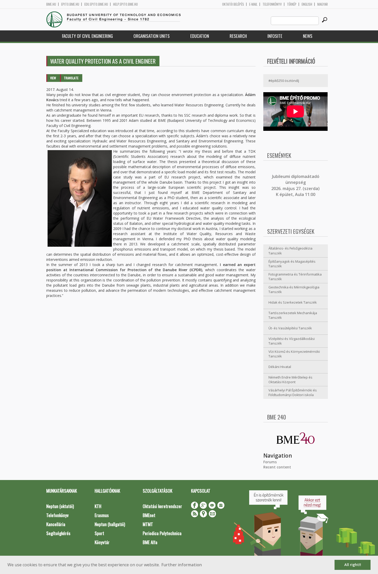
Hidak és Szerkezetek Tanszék (292, 302)
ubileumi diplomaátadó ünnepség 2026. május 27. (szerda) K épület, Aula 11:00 (295, 185)
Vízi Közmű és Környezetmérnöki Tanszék (294, 354)
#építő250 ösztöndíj (283, 80)
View (53, 78)
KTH (98, 506)
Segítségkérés (58, 533)
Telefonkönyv (272, 4)
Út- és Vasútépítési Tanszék (290, 328)
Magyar (322, 4)
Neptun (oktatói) (60, 506)
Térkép (291, 4)
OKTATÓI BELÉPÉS (233, 4)
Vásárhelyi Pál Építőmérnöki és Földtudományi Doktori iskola (292, 392)
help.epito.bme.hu (125, 4)
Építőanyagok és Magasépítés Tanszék (292, 264)
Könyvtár (102, 542)
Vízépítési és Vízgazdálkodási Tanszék (291, 341)
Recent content (277, 467)
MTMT (148, 524)
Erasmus (102, 515)
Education (199, 36)
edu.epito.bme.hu (96, 4)
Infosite (274, 36)
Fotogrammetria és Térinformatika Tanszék (295, 276)
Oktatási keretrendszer (162, 506)
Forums (270, 461)
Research (238, 36)
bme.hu (51, 4)
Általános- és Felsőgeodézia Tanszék (290, 250)
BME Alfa (150, 542)
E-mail (253, 4)
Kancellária (55, 524)
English (307, 4)
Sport (99, 533)
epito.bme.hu (70, 4)
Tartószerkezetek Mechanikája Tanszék (292, 315)
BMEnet (149, 515)
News (307, 36)
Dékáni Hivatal (279, 366)
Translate (71, 78)
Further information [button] (181, 565)
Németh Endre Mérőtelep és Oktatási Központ (290, 379)
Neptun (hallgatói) (110, 524)
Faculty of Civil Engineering (87, 36)
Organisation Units (151, 36)
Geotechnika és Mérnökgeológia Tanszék (293, 289)
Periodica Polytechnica (162, 533)
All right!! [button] (352, 564)
